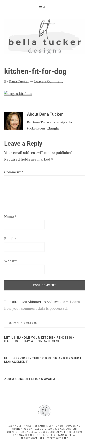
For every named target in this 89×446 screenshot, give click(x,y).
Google (53, 128)
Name (10, 216)
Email (10, 238)
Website (11, 261)
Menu (47, 7)
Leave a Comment (48, 81)
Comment (13, 172)
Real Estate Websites (54, 438)
